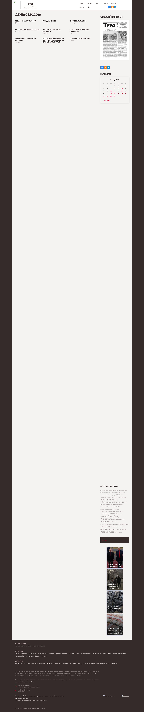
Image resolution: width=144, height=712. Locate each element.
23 (111, 93)
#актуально (106, 499)
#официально (107, 521)
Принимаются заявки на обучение (25, 39)
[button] (81, 7)
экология (44, 656)
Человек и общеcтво (21, 656)
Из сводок (41, 653)
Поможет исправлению (80, 38)
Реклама (42, 646)
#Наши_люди (112, 495)
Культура (58, 653)
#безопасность (106, 502)
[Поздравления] (49, 21)
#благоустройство (119, 502)
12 (122, 88)
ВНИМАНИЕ (32, 653)
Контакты (24, 646)
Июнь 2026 (34, 663)
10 (114, 88)
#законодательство (105, 509)
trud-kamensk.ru (29, 682)
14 (103, 91)
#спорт (113, 529)
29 (107, 96)
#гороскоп (103, 506)
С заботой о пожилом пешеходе (79, 30)
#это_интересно (108, 531)
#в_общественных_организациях (109, 504)
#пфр (123, 526)
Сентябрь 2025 (114, 663)
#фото (124, 529)
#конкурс (121, 511)
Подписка (35, 646)
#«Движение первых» (114, 490)
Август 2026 (18, 663)
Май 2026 (42, 663)
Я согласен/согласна (125, 709)
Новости (17, 646)
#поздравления (105, 524)
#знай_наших (114, 509)
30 (111, 96)
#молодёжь (104, 516)
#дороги (113, 506)
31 (114, 96)
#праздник (123, 524)
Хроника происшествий (119, 653)
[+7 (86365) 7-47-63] (16, 691)
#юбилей (119, 532)
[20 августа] (114, 40)
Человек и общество (34, 656)
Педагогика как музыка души (25, 22)
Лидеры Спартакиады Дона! (27, 30)
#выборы (120, 504)
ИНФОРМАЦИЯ (49, 653)
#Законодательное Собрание (108, 492)
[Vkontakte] (109, 7)
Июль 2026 (27, 663)
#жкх (118, 507)
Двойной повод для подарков (51, 30)
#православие (114, 524)
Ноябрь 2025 (95, 663)
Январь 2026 (76, 663)
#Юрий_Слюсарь (120, 497)
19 (122, 91)
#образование (118, 519)
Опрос (77, 653)
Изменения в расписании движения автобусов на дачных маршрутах (53, 40)
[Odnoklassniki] (112, 7)
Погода (104, 540)
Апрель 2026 (50, 663)
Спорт (109, 653)
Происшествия (96, 653)
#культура (114, 513)
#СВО (118, 495)
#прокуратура (118, 526)
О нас (29, 646)
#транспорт (120, 529)
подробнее (46, 709)
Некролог (71, 653)
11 (118, 88)
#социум (105, 529)
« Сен (104, 100)
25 (118, 93)
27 (125, 93)
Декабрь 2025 (85, 663)
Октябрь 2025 (104, 663)
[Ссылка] (17, 5)
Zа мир (17, 653)
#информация (105, 511)
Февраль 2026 (67, 663)
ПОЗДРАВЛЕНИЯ (85, 653)
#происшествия (107, 526)
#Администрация (123, 490)
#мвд (121, 514)
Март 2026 (58, 663)
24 (114, 93)
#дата (108, 506)
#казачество (114, 511)
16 (111, 91)
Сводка (104, 653)
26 (122, 93)
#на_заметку (106, 518)
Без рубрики (24, 653)
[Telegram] (115, 7)
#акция (115, 500)
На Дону (64, 653)
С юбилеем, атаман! (78, 21)
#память (118, 521)
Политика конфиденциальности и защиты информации (31, 700)
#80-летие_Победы (104, 490)
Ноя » (108, 100)
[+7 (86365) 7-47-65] (16, 686)
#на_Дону (113, 516)
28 (103, 96)
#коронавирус (105, 514)
